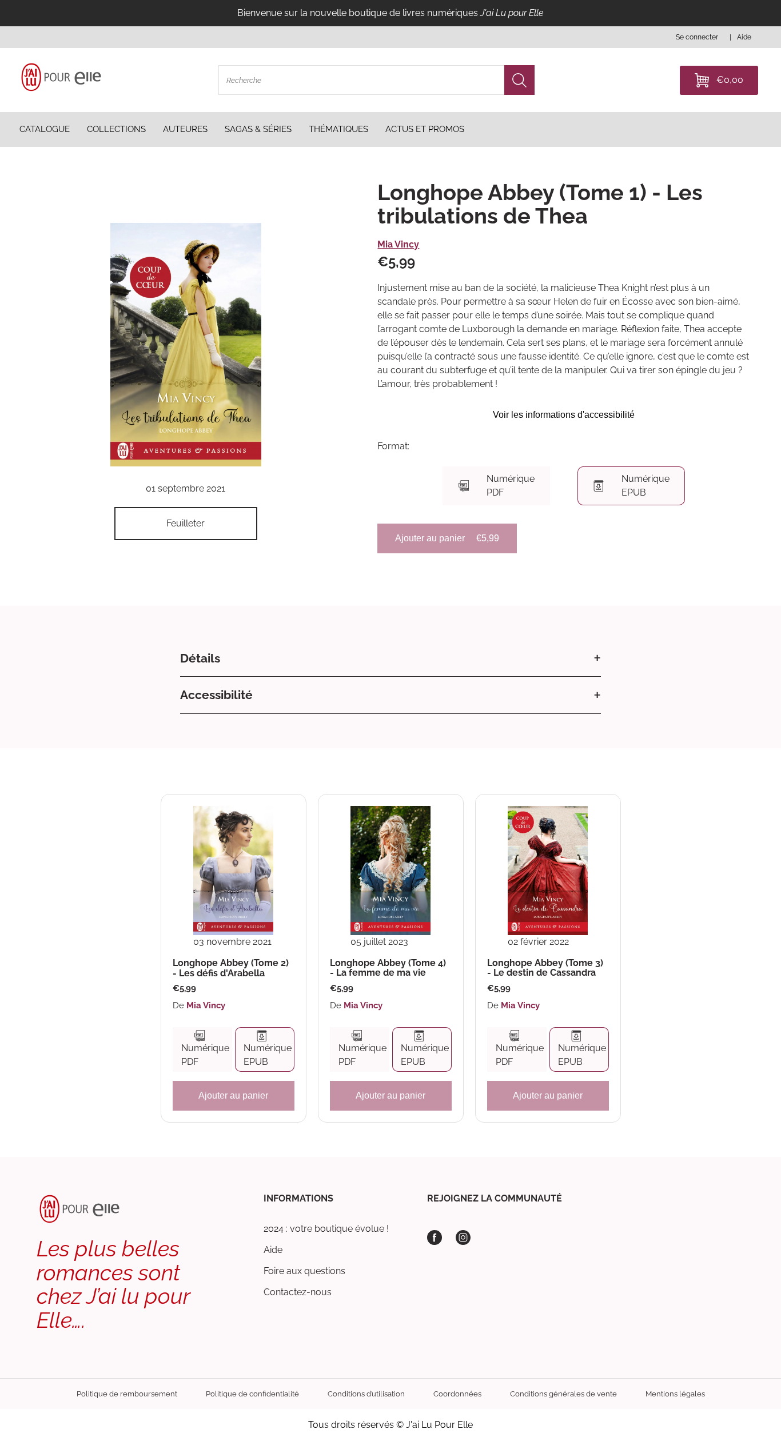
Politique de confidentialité (252, 1394)
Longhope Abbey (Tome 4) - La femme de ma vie (388, 968)
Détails (200, 658)
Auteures (185, 129)
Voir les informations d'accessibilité (564, 415)
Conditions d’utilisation (366, 1394)
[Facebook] (434, 1237)
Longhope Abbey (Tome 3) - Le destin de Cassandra (545, 968)
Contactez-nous (298, 1292)
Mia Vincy (398, 244)
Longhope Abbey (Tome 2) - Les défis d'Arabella (231, 968)
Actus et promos (424, 129)
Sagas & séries (258, 129)
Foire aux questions (304, 1271)
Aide (273, 1249)
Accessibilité (216, 695)
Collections (116, 129)
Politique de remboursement (127, 1394)
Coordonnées (457, 1394)
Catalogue (44, 129)
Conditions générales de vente (563, 1394)
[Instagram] (463, 1237)
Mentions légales (675, 1394)
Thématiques (338, 129)
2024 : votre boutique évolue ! (326, 1228)
